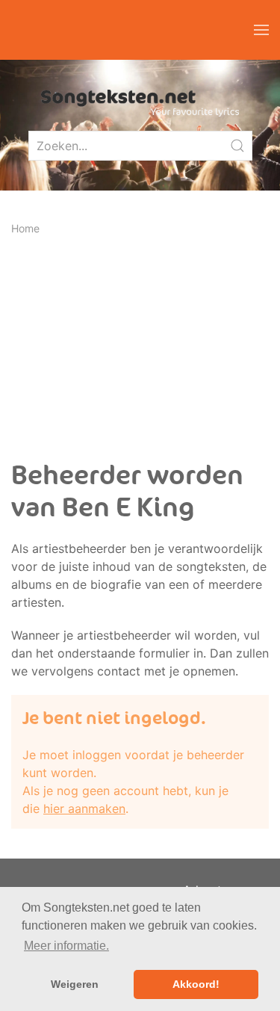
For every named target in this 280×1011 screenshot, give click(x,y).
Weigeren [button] (75, 984)
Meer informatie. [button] (66, 945)
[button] (261, 30)
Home (25, 228)
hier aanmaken (84, 808)
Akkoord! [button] (196, 984)
